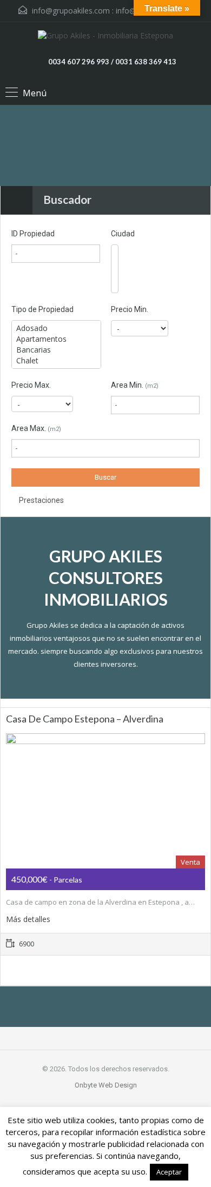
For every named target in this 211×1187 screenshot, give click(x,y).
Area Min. (135, 385)
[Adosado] (56, 328)
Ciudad (123, 233)
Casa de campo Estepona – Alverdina (84, 719)
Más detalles (29, 919)
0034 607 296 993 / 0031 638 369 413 (112, 61)
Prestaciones (40, 500)
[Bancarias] (56, 349)
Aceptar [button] (169, 1172)
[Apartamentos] (56, 339)
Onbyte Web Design (106, 1085)
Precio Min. (129, 309)
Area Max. (36, 428)
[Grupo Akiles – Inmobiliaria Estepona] (105, 37)
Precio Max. (31, 385)
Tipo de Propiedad (42, 309)
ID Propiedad (33, 233)
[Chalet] (56, 360)
